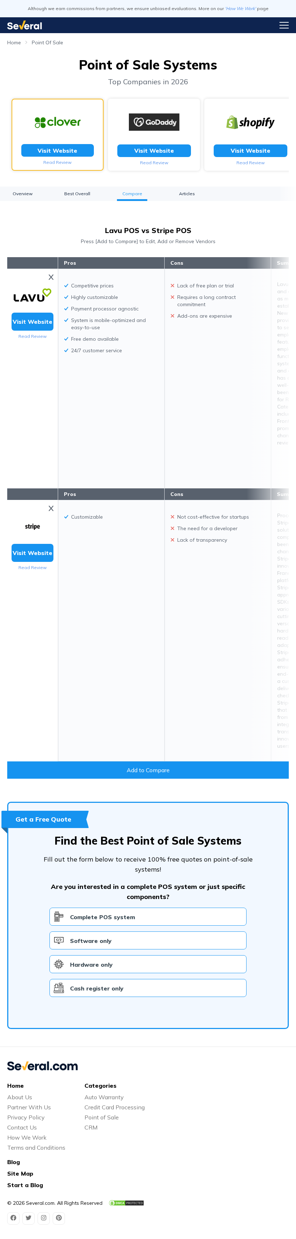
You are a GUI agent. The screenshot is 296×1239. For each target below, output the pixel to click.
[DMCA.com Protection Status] (126, 1203)
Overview (22, 193)
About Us (19, 1097)
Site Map (20, 1173)
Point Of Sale (47, 42)
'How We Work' (240, 8)
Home (14, 42)
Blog (13, 1162)
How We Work (27, 1137)
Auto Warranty (104, 1097)
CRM (90, 1127)
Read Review (57, 162)
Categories (100, 1085)
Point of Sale (101, 1117)
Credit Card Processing (114, 1107)
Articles (187, 193)
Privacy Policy (26, 1117)
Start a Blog (25, 1185)
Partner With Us (29, 1107)
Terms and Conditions (36, 1147)
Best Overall (77, 193)
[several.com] (24, 25)
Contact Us (22, 1127)
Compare (132, 193)
